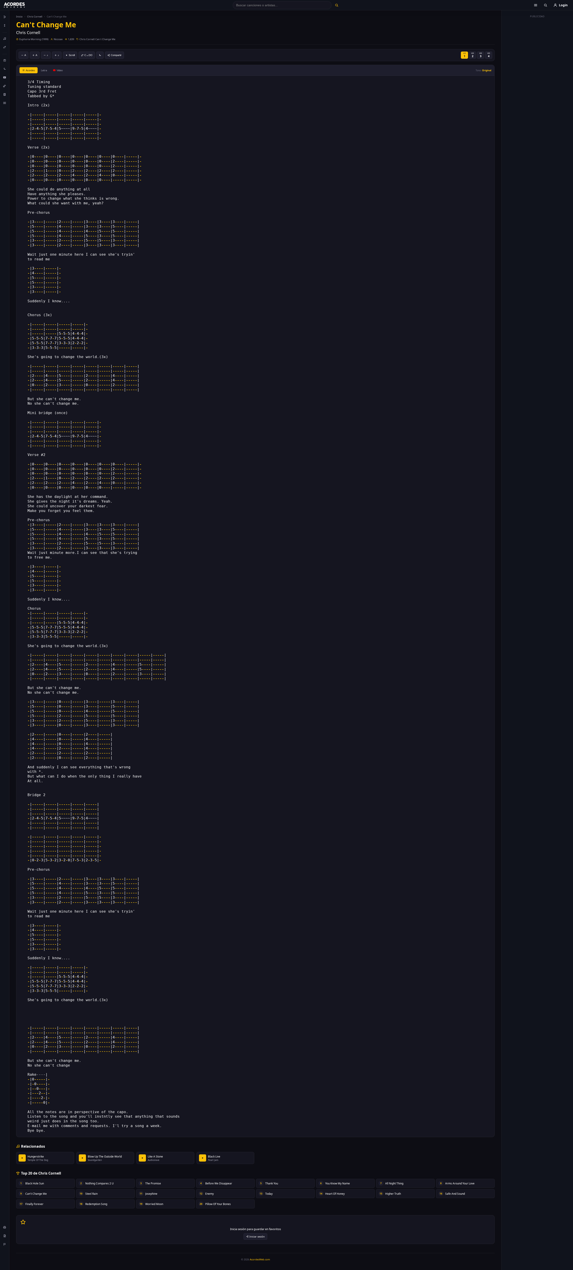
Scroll (72, 55)
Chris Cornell (34, 16)
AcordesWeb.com (260, 1259)
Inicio (19, 16)
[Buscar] (336, 5)
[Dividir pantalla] (5, 103)
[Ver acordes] (5, 94)
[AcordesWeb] (20, 5)
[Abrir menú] (535, 5)
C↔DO (88, 55)
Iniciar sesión (257, 1236)
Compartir (116, 55)
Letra (44, 70)
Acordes (30, 70)
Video (60, 70)
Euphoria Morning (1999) (33, 39)
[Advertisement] (537, 87)
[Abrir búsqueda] (545, 5)
